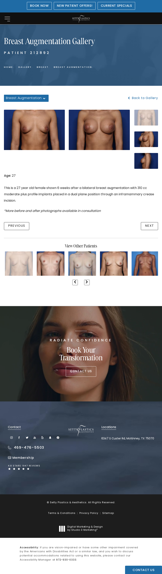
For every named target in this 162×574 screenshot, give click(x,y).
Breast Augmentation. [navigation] (73, 67)
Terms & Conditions (61, 513)
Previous (16, 226)
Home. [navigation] (9, 67)
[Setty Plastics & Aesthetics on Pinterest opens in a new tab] (57, 437)
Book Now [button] (39, 6)
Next (149, 226)
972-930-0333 (66, 560)
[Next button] (87, 282)
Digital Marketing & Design (85, 529)
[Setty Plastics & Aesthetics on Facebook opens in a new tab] (19, 437)
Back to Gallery (144, 98)
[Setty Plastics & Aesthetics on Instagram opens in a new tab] (11, 437)
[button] (7, 19)
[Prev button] (75, 282)
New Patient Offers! (74, 6)
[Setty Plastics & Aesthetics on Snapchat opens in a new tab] (50, 437)
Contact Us (81, 371)
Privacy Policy (88, 513)
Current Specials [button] (116, 6)
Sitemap (108, 513)
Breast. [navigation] (43, 67)
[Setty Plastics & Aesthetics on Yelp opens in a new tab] (42, 437)
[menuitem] (11, 437)
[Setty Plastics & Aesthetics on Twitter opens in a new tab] (26, 437)
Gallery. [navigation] (25, 67)
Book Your (81, 350)
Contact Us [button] (143, 570)
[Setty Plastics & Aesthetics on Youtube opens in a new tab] (34, 437)
